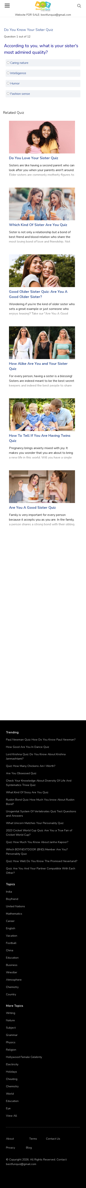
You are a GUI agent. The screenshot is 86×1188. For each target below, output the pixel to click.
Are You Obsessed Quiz (21, 773)
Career (10, 921)
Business (11, 965)
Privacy (10, 1148)
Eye (8, 1108)
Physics (10, 1042)
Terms (33, 1139)
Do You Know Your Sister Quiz (28, 29)
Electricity (12, 1064)
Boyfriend (12, 899)
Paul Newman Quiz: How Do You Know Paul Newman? (40, 740)
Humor (14, 83)
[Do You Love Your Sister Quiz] (42, 137)
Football (11, 943)
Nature (10, 1020)
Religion (11, 1050)
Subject (11, 1028)
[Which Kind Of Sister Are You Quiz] (42, 204)
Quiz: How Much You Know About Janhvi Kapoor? (37, 842)
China (9, 950)
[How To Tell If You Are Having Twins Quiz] (42, 414)
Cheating (11, 1079)
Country (11, 994)
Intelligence (17, 73)
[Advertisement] (43, 576)
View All (11, 1116)
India (9, 892)
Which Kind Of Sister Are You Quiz (38, 224)
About (10, 1139)
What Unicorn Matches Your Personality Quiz (34, 823)
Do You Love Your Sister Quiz (33, 158)
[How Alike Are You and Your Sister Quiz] (42, 342)
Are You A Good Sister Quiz (32, 507)
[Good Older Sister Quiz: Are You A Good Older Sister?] (42, 270)
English (10, 928)
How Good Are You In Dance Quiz (27, 747)
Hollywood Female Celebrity (24, 1057)
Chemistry (12, 987)
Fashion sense (19, 94)
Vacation (11, 936)
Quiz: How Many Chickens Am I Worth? (30, 766)
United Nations (15, 906)
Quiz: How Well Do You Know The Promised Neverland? (41, 861)
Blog (29, 1148)
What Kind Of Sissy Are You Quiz (27, 792)
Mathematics (14, 914)
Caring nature (18, 63)
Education (12, 958)
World (10, 1094)
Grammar (12, 1035)
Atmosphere (14, 980)
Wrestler (11, 972)
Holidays (11, 1072)
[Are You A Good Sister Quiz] (42, 486)
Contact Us (53, 1139)
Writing (10, 1013)
